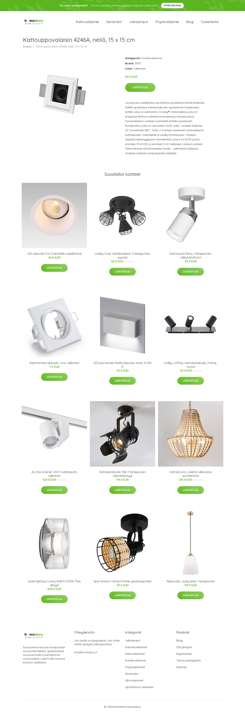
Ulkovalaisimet (134, 680)
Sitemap (181, 667)
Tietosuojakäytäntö (188, 660)
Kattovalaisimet (87, 22)
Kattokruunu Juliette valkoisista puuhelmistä (190, 474)
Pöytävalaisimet (167, 22)
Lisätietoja (140, 87)
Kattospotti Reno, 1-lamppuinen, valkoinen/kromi (191, 255)
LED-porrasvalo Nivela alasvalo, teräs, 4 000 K (122, 364)
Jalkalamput (138, 22)
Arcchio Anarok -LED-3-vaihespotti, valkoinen (54, 474)
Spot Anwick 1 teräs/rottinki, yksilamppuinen (123, 581)
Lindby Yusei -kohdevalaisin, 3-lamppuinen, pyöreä (122, 255)
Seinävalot (114, 22)
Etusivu (27, 46)
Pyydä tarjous (172, 5)
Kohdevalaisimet (151, 58)
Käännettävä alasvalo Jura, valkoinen (54, 363)
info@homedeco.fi (85, 652)
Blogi (190, 22)
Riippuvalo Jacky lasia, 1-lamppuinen (191, 581)
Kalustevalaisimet (136, 647)
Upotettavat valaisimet (139, 687)
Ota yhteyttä (184, 647)
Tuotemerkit (209, 22)
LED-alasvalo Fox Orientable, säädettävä (54, 253)
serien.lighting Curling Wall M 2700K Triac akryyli (54, 583)
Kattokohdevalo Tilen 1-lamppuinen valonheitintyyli (122, 474)
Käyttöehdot (184, 653)
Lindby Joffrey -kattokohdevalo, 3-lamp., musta (191, 364)
